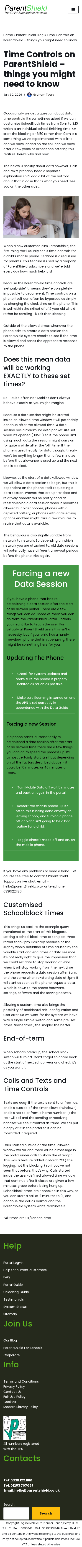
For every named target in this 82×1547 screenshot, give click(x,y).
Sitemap (10, 1314)
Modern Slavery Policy (20, 1407)
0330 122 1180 (21, 1480)
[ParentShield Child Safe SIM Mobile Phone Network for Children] (26, 9)
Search (9, 1504)
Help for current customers (25, 1270)
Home (8, 35)
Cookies (9, 1401)
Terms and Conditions (21, 1381)
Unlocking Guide (16, 1292)
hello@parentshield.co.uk (37, 1490)
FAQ (6, 1277)
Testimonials (13, 1299)
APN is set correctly (37, 702)
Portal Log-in (13, 1262)
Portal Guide (13, 1284)
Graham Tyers (43, 95)
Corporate (11, 1355)
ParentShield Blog (30, 35)
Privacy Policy (14, 1386)
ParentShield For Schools (22, 1347)
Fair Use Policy (14, 1396)
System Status (15, 1306)
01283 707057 (21, 1485)
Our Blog (10, 1340)
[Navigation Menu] (73, 9)
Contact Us (12, 1391)
